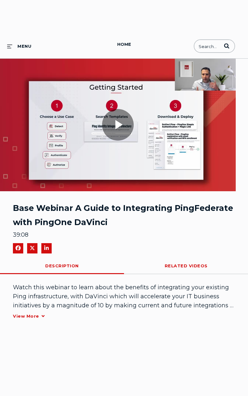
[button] (226, 46)
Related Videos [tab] (186, 265)
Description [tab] (62, 265)
